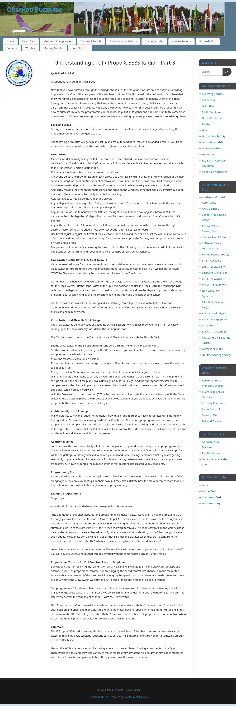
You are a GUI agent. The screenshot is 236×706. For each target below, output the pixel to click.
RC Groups (208, 325)
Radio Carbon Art (212, 409)
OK (226, 71)
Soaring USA (209, 415)
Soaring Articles (154, 41)
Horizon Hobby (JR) (213, 136)
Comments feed (211, 497)
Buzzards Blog (207, 41)
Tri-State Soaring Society (216, 355)
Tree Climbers (80, 48)
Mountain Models (212, 142)
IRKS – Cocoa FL (211, 260)
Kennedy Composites (214, 403)
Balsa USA (208, 106)
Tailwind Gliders (211, 421)
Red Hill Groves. (211, 453)
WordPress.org (211, 503)
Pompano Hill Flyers (214, 313)
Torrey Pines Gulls (212, 348)
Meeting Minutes (54, 48)
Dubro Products (211, 118)
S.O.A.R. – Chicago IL (214, 331)
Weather (30, 48)
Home (10, 41)
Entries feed (209, 491)
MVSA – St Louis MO (214, 284)
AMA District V (210, 208)
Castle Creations (211, 112)
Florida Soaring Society (215, 254)
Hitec (205, 130)
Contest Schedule (91, 41)
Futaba (206, 124)
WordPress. (142, 697)
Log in (205, 485)
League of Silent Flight (215, 272)
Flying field (28, 41)
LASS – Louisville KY (213, 266)
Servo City (208, 154)
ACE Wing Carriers (213, 94)
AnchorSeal (208, 100)
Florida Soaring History (123, 41)
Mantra (128, 697)
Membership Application (58, 41)
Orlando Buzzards (98, 697)
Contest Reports (181, 41)
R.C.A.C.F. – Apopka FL (215, 319)
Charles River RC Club (214, 237)
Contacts (12, 48)
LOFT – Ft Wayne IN (213, 278)
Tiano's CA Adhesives (214, 171)
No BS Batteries (211, 148)
